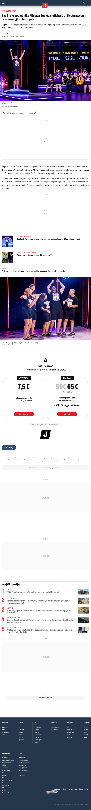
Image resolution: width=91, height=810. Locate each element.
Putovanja (38, 737)
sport (21, 723)
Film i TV (69, 730)
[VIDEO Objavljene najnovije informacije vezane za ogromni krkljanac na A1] (83, 591)
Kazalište (69, 737)
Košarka (21, 732)
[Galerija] (45, 70)
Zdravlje (37, 732)
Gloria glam (5, 778)
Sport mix (21, 740)
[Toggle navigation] (3, 3)
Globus (4, 765)
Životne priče (38, 740)
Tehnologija (38, 727)
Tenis (20, 735)
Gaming (37, 742)
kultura (70, 723)
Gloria (4, 775)
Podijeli (30, 113)
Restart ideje (54, 730)
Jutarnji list (5, 758)
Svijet (3, 730)
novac (54, 723)
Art (68, 727)
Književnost (70, 732)
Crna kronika (5, 732)
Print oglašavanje (23, 770)
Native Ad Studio (7, 793)
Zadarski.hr (5, 785)
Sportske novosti (7, 763)
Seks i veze (38, 735)
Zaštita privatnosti (24, 763)
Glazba (69, 735)
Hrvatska (4, 727)
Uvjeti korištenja (23, 760)
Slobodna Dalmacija (8, 760)
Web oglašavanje (23, 768)
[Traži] (88, 3)
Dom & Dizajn (6, 770)
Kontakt (21, 773)
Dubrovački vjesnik (7, 780)
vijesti (5, 723)
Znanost (37, 730)
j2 (35, 723)
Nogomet (21, 730)
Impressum (22, 758)
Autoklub (5, 768)
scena (86, 723)
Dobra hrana (5, 773)
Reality (85, 737)
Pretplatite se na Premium (75, 789)
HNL (20, 727)
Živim (4, 783)
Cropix (4, 790)
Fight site (21, 737)
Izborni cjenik (22, 765)
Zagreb (4, 735)
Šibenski (4, 788)
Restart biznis (55, 727)
